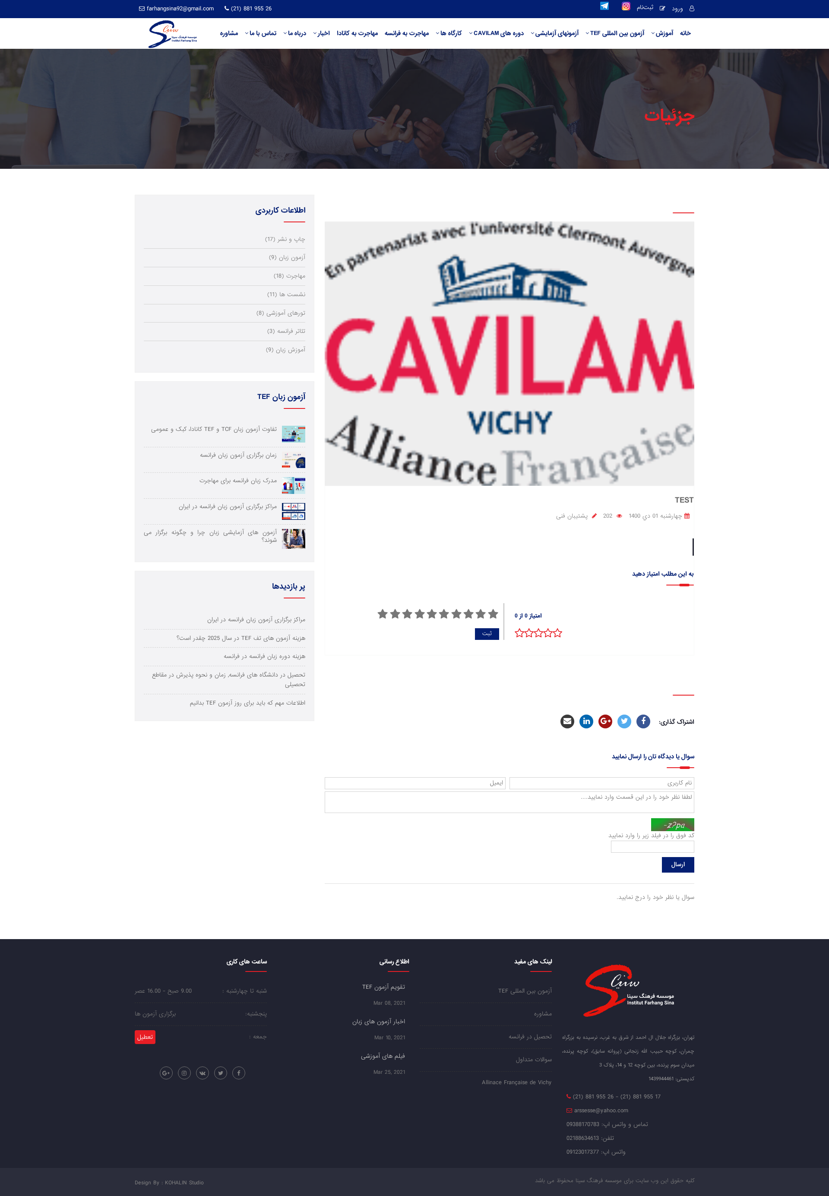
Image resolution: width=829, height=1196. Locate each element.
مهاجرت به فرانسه (407, 33)
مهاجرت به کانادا (357, 33)
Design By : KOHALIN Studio (169, 1183)
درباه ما (297, 33)
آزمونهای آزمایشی (557, 33)
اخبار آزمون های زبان (378, 1021)
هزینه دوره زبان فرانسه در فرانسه (264, 656)
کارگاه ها (451, 33)
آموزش (664, 33)
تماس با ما (263, 33)
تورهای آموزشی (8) (280, 313)
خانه (685, 33)
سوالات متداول (534, 1059)
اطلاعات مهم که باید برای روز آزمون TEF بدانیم (247, 703)
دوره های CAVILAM (499, 33)
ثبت (487, 634)
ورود (677, 8)
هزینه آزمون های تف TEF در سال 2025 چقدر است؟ (241, 638)
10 (383, 614)
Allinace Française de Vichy (517, 1082)
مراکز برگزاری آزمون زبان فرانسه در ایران (256, 619)
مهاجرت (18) (289, 276)
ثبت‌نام (645, 8)
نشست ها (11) (286, 294)
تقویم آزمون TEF (383, 987)
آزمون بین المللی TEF (617, 33)
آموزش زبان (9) (285, 349)
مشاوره (229, 33)
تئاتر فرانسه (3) (286, 331)
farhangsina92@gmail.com (180, 8)
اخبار (324, 33)
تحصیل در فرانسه (530, 1036)
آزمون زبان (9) (287, 257)
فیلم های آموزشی (383, 1056)
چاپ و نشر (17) (285, 239)
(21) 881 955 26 (250, 8)
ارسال (678, 864)
